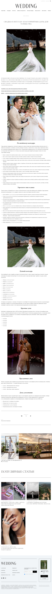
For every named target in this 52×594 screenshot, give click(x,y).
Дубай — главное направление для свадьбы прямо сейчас (14, 93)
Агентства (14, 10)
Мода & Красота (37, 10)
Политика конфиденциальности (44, 586)
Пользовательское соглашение (44, 585)
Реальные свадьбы (30, 10)
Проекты (49, 10)
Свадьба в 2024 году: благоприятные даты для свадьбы (14, 88)
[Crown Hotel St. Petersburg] (17, 460)
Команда (3, 570)
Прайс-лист (14, 570)
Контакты (3, 572)
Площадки (9, 10)
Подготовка (3, 10)
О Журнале (3, 568)
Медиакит (14, 568)
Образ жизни (44, 10)
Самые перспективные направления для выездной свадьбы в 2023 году (17, 90)
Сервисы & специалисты (21, 10)
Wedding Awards (16, 572)
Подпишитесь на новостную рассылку (30, 568)
